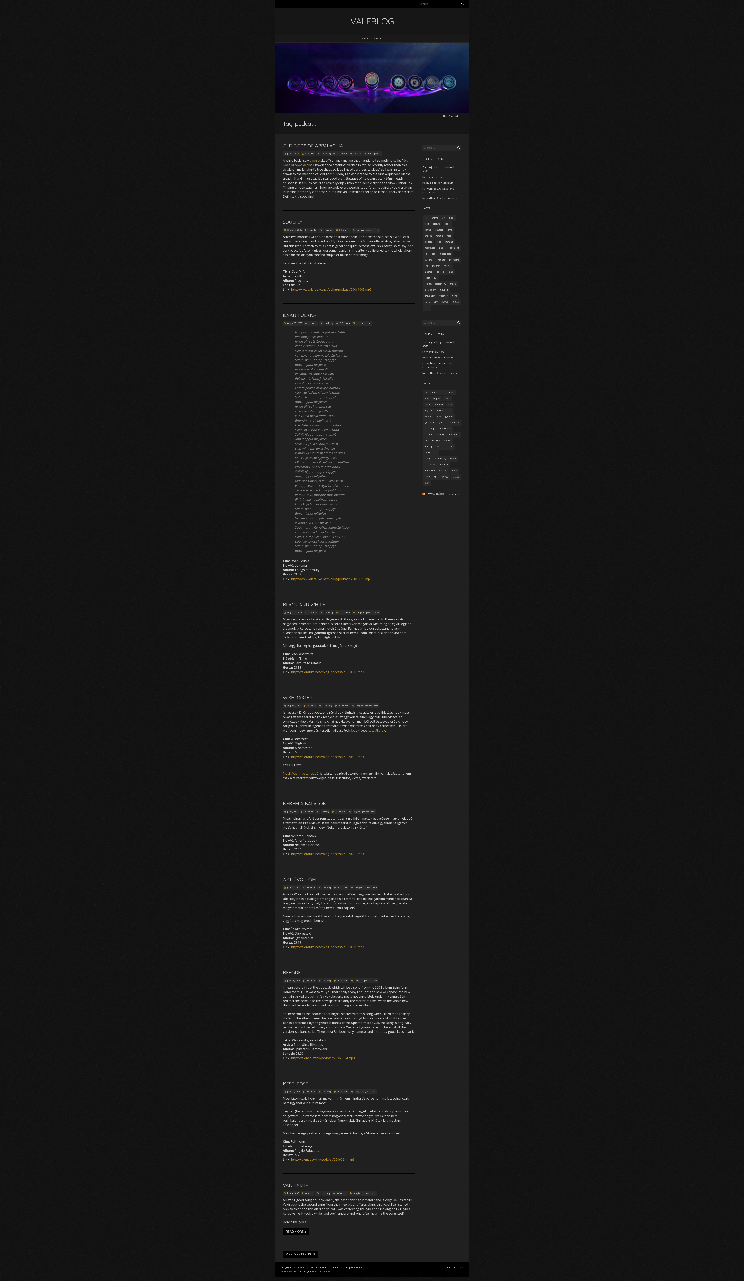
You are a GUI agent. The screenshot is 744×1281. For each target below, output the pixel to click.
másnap (429, 271)
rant (450, 271)
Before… (293, 972)
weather (443, 295)
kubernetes (445, 253)
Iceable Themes (321, 1271)
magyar (361, 612)
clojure (436, 223)
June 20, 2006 (293, 887)
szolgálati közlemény (435, 283)
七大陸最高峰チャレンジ (443, 494)
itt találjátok (376, 730)
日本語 (445, 301)
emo (450, 229)
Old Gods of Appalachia (313, 146)
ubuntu (444, 289)
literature (367, 153)
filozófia (428, 241)
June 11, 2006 (293, 1091)
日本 (436, 301)
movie (447, 265)
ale (426, 217)
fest (449, 235)
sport (427, 277)
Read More (295, 1232)
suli (435, 277)
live (426, 265)
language (440, 259)
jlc (426, 253)
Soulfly (292, 222)
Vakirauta (296, 1185)
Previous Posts (301, 1254)
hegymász (453, 247)
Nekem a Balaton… (306, 803)
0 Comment (342, 153)
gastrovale (430, 247)
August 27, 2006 (294, 323)
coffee (428, 229)
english (358, 153)
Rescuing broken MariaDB (437, 182)
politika (440, 271)
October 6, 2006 (294, 230)
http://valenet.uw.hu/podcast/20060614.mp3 (323, 1058)
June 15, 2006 (293, 980)
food (439, 241)
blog (357, 1091)
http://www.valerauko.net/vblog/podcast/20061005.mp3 (331, 289)
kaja (433, 253)
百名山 (456, 301)
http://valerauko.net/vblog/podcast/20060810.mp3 (327, 672)
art (443, 217)
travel (453, 283)
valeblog (327, 153)
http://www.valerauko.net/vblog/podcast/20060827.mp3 (331, 579)
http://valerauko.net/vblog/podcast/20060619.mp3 (327, 947)
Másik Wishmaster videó (300, 773)
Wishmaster (298, 697)
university (430, 295)
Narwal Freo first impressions (439, 198)
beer (451, 217)
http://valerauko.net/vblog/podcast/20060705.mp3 (327, 854)
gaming (449, 241)
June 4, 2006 (293, 1193)
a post (314, 160)
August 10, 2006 (294, 612)
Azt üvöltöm (299, 879)
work (454, 295)
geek (441, 247)
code (447, 223)
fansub (439, 235)
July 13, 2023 (293, 153)
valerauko (309, 153)
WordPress (286, 1271)
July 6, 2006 (292, 811)
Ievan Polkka (299, 315)
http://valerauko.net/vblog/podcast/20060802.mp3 (327, 757)
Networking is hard (433, 177)
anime (435, 217)
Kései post (295, 1084)
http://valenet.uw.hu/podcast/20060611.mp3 (323, 1159)
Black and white (304, 604)
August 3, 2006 (294, 705)
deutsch (439, 229)
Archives (377, 38)
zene (377, 230)
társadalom (430, 289)
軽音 (427, 307)
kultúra (428, 259)
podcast (377, 153)
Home (364, 38)
